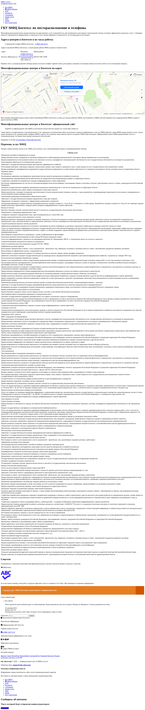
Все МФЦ (8, 7)
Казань (57, 656)
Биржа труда (9, 17)
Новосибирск (25, 656)
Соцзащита (9, 15)
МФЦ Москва (12, 9)
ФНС (7, 19)
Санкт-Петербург (13, 656)
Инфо (7, 21)
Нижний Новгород (47, 656)
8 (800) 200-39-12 (41, 44)
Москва (3, 656)
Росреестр (8, 13)
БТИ (6, 11)
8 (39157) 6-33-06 (27, 56)
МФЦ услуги (5, 2)
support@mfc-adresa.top (22, 665)
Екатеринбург (35, 656)
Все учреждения (11, 23)
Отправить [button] (5, 708)
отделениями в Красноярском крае (28, 140)
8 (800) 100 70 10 (8, 632)
